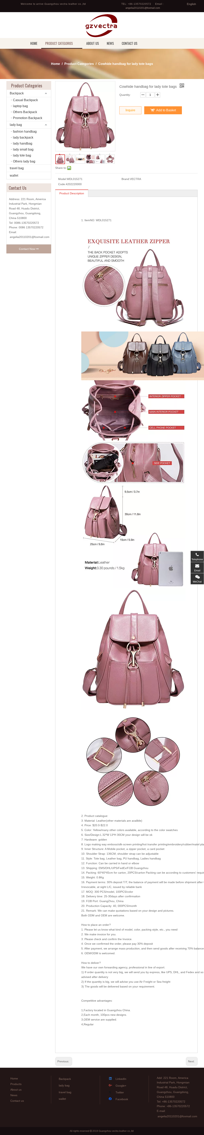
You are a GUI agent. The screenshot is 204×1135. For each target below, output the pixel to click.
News (13, 1095)
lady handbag (22, 143)
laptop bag (20, 106)
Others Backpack (25, 112)
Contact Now (27, 248)
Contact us (17, 1100)
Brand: (126, 179)
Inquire (130, 110)
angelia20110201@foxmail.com (143, 8)
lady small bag (23, 149)
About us (16, 1089)
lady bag (16, 124)
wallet (14, 175)
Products (16, 1084)
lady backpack (23, 137)
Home (14, 1078)
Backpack (17, 93)
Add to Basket (166, 110)
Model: (62, 179)
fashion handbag (25, 131)
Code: (62, 184)
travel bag (17, 168)
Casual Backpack (25, 100)
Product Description (71, 193)
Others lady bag (24, 161)
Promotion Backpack (27, 118)
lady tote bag (22, 155)
